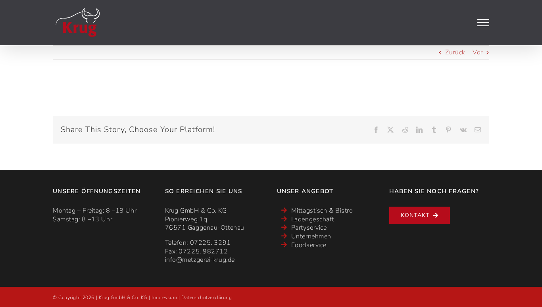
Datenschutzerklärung (206, 297)
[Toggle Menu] (483, 22)
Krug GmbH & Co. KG (123, 297)
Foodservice (309, 245)
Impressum (164, 297)
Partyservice (309, 227)
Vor (478, 52)
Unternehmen (311, 236)
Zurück (455, 52)
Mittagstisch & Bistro (322, 210)
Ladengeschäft (312, 219)
